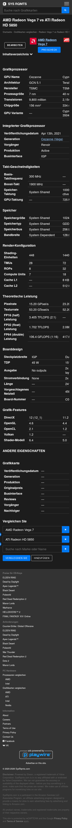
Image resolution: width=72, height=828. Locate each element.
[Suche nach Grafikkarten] (65, 10)
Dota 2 (6, 660)
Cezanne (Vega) (52, 139)
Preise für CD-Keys (12, 573)
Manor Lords (9, 603)
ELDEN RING (9, 577)
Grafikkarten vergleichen (25, 31)
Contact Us (8, 736)
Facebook (9, 741)
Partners (7, 723)
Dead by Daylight (11, 581)
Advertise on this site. (36, 763)
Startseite (15, 3)
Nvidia (8, 705)
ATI (7, 696)
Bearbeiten (15, 45)
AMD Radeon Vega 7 (47, 42)
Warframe (7, 607)
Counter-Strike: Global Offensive (18, 626)
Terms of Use (9, 728)
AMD (7, 679)
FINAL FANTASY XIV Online (16, 616)
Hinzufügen (41, 558)
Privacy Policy (9, 732)
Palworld (7, 594)
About (5, 715)
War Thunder (9, 652)
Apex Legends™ (10, 586)
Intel (7, 683)
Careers (6, 719)
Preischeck (49, 49)
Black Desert (9, 590)
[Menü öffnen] (66, 3)
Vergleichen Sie (16, 558)
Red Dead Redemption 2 (14, 599)
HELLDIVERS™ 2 (11, 612)
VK (7, 745)
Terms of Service (15, 821)
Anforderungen (10, 621)
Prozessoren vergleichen (14, 674)
